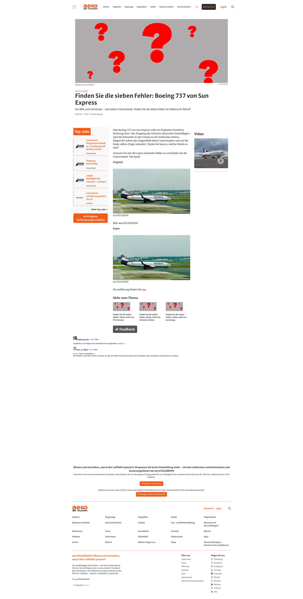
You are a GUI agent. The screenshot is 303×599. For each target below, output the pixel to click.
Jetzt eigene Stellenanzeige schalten (90, 218)
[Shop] (184, 544)
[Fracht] (184, 517)
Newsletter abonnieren (151, 483)
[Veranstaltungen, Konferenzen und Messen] (217, 544)
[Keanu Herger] (97, 114)
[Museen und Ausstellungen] (217, 524)
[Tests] (118, 531)
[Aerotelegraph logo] (90, 7)
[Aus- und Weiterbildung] (184, 524)
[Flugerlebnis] (217, 517)
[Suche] (229, 508)
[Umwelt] (184, 531)
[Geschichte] (151, 531)
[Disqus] (151, 364)
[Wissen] (217, 531)
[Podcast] (85, 536)
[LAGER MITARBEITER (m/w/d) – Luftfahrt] (91, 180)
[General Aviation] (118, 524)
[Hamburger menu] (74, 6)
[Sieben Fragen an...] (151, 544)
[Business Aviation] (85, 524)
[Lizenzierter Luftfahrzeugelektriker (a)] (91, 198)
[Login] (218, 508)
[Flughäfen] (151, 517)
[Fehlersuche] (184, 536)
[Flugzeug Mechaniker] (91, 164)
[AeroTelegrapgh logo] (80, 508)
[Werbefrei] (209, 508)
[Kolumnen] (85, 531)
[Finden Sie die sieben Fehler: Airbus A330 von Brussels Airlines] (151, 312)
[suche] (232, 7)
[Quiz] (217, 536)
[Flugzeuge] (118, 517)
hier (144, 289)
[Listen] (85, 544)
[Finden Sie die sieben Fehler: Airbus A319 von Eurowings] (178, 312)
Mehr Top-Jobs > (99, 209)
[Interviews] (118, 536)
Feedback (127, 329)
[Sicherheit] (151, 536)
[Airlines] (85, 517)
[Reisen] (118, 544)
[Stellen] (151, 524)
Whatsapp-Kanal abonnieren (150, 494)
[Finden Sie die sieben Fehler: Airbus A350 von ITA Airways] (125, 312)
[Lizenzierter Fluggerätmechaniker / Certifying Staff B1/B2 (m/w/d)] (91, 147)
